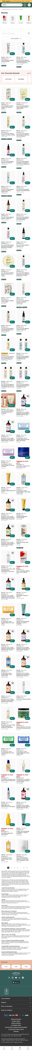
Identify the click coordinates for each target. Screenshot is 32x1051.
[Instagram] (12, 977)
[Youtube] (16, 977)
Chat (6, 966)
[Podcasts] (23, 977)
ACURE (3, 899)
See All (29, 73)
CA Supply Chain (16, 1025)
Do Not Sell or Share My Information (16, 1027)
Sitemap (16, 1031)
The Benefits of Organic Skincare (11, 946)
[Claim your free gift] (24, 4)
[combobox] (12, 4)
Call (16, 966)
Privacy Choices (16, 1023)
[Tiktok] (19, 977)
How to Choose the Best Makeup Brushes (13, 940)
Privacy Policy (16, 1021)
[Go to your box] (29, 4)
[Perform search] (4, 5)
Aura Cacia (4, 905)
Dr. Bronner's (5, 893)
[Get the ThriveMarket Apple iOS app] (16, 982)
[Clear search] (21, 5)
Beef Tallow (5, 922)
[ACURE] (8, 79)
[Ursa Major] (21, 79)
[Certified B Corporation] (9, 991)
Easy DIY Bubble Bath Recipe (9, 951)
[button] (29, 4)
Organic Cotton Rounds (8, 917)
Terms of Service (16, 1019)
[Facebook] (9, 977)
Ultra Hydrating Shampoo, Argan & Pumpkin (14, 928)
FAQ (26, 966)
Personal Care (14, 9)
